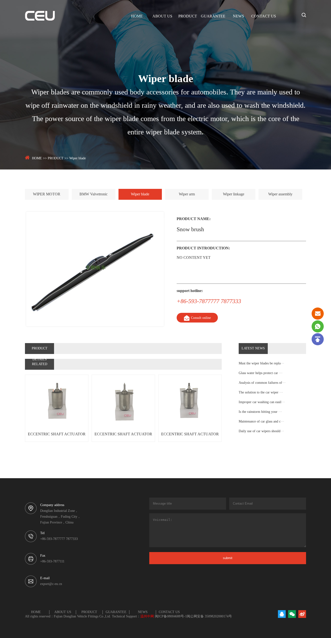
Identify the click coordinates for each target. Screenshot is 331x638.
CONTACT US (263, 16)
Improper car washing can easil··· (262, 402)
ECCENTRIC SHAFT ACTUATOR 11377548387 (57, 437)
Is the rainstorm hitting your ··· (260, 412)
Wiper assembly (280, 194)
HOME (137, 16)
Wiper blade (77, 158)
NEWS (238, 16)
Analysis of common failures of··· (262, 383)
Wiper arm (187, 194)
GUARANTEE (213, 16)
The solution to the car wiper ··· (261, 392)
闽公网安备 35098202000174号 (209, 616)
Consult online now (201, 319)
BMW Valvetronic (93, 194)
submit (227, 558)
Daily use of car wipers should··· (261, 431)
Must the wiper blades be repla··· (261, 363)
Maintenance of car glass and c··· (261, 421)
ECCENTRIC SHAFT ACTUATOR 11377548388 (123, 437)
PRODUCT (187, 16)
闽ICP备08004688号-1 (171, 616)
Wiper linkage (233, 194)
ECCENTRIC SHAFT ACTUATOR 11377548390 (190, 437)
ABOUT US (162, 16)
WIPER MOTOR (46, 194)
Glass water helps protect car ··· (261, 373)
